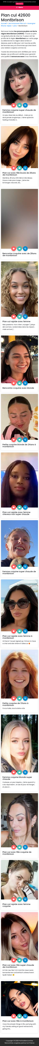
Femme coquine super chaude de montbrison (19, 111)
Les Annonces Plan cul (17, 23)
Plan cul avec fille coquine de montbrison (16, 853)
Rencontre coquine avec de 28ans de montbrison (19, 254)
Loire (15, 26)
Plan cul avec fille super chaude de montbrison (18, 966)
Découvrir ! (19, 4)
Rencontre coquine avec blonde (18, 388)
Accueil (4, 23)
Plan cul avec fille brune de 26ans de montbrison (19, 174)
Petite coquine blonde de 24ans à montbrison (19, 446)
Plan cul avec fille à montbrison (18, 1021)
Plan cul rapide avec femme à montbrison (17, 637)
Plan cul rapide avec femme (16, 321)
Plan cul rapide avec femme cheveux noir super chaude (16, 513)
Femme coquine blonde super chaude (17, 778)
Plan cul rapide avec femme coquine (16, 905)
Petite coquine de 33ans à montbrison (15, 704)
